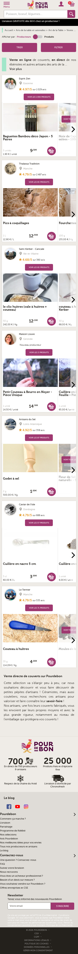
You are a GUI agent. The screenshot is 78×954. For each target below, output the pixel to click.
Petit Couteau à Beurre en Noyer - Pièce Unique (27, 393)
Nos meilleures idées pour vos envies (20, 842)
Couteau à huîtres (16, 649)
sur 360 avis (39, 259)
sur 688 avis (38, 515)
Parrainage (6, 826)
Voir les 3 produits (39, 352)
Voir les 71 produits (39, 608)
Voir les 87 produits (39, 438)
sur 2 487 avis (39, 174)
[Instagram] (26, 806)
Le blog (4, 850)
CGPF (37, 937)
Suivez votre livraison (12, 868)
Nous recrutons (9, 872)
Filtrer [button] (58, 47)
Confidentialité (49, 915)
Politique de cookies (36, 943)
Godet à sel (11, 478)
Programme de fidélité (12, 830)
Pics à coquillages (16, 223)
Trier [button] (19, 47)
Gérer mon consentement (38, 950)
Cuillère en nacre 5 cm (19, 564)
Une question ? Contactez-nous (18, 860)
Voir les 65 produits (39, 182)
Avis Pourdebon (9, 838)
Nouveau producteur (30, 345)
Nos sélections (8, 834)
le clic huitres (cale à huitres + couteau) (25, 308)
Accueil (9, 30)
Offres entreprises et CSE (14, 887)
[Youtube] (17, 806)
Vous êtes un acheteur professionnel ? (21, 876)
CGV (36, 933)
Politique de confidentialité (59, 925)
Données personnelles (36, 947)
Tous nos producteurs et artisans (18, 846)
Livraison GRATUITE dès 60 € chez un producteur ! (30, 21)
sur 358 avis (38, 430)
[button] (37, 36)
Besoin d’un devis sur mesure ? (17, 880)
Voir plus (15, 69)
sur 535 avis (38, 600)
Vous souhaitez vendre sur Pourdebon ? (22, 884)
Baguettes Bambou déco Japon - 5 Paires (28, 138)
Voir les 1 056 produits (38, 97)
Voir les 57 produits (39, 523)
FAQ (2, 864)
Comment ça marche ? (13, 818)
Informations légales (37, 940)
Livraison (5, 822)
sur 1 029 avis (39, 89)
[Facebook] (9, 806)
